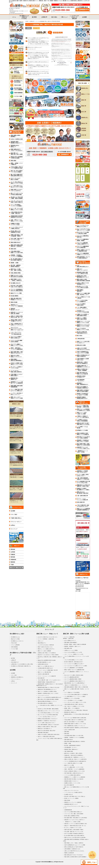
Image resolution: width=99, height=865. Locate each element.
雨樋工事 (83, 106)
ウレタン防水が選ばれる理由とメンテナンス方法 (17, 182)
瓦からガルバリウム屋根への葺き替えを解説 (83, 233)
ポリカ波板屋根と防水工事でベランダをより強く (83, 482)
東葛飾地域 (13, 559)
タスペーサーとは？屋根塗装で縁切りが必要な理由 (75, 717)
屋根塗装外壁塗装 (83, 129)
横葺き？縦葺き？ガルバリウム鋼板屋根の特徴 (83, 250)
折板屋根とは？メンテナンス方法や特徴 (83, 311)
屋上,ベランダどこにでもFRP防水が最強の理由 (17, 194)
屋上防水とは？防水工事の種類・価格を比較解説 (17, 198)
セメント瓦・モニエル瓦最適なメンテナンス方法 (17, 209)
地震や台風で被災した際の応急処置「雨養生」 (17, 235)
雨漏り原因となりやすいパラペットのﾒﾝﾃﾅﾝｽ (17, 190)
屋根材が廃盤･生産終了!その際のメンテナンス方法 (75, 723)
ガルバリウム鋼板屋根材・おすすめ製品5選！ (74, 667)
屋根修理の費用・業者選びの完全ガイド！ (17, 142)
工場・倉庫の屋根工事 (82, 495)
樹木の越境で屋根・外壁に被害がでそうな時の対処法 (83, 444)
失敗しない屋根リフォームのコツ (82, 269)
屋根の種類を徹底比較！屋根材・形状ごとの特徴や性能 (76, 687)
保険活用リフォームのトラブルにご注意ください (83, 448)
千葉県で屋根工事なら (16, 518)
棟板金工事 (84, 123)
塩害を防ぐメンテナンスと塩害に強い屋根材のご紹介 (75, 823)
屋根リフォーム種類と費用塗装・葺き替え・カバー (83, 294)
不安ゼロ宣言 (14, 642)
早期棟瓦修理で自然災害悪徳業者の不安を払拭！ (17, 216)
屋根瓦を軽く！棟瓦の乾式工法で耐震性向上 (82, 363)
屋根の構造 (13, 160)
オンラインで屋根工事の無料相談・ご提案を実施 (83, 406)
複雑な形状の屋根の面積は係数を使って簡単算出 (74, 741)
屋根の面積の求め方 (15, 242)
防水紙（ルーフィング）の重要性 (71, 798)
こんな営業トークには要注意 (82, 427)
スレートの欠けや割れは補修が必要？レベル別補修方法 (76, 694)
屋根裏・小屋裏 (14, 262)
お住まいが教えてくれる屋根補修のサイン (83, 283)
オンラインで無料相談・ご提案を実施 (46, 638)
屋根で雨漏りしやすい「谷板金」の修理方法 (16, 280)
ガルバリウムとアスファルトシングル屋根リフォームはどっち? (17, 328)
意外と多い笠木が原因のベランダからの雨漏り (17, 171)
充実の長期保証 (14, 646)
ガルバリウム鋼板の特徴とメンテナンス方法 (17, 345)
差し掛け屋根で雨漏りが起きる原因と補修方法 (74, 835)
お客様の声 (44, 17)
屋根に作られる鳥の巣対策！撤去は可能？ (47, 730)
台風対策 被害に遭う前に (43, 664)
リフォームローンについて (43, 695)
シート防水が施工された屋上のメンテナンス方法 (17, 186)
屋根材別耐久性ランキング (15, 309)
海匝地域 (13, 557)
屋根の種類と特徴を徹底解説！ (15, 136)
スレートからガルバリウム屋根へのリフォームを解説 (83, 229)
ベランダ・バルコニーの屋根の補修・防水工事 (48, 670)
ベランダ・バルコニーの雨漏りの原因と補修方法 (17, 201)
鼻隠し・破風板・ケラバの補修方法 (17, 164)
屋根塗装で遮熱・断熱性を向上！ (71, 749)
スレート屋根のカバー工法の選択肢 (83, 297)
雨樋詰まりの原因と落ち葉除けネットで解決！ (83, 489)
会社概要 (84, 17)
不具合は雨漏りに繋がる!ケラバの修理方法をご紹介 (75, 719)
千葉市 (12, 564)
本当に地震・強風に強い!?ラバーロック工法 (73, 831)
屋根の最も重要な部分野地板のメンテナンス (16, 299)
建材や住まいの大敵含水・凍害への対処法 (16, 270)
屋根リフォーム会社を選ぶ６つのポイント (83, 342)
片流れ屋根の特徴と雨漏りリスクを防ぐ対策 (17, 252)
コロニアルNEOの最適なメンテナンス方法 (83, 329)
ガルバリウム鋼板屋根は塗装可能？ (83, 236)
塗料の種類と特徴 (82, 523)
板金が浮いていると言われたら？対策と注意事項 (83, 437)
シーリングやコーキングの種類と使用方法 (17, 228)
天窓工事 (83, 135)
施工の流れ (54, 17)
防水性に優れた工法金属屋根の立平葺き (15, 232)
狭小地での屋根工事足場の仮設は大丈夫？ (82, 332)
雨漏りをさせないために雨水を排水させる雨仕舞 (17, 276)
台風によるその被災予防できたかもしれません (83, 349)
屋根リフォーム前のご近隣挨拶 (44, 650)
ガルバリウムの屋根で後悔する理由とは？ (16, 337)
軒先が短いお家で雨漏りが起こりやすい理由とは (17, 286)
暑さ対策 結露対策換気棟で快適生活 (15, 266)
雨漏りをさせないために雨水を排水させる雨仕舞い (75, 837)
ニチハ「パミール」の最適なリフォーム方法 (73, 654)
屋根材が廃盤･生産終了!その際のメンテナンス (16, 320)
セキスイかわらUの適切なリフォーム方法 (73, 652)
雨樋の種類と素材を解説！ (43, 732)
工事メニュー (64, 17)
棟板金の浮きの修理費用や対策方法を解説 (17, 157)
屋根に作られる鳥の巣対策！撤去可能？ (83, 492)
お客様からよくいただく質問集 (71, 650)
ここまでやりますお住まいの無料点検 (74, 17)
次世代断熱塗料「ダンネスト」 (81, 380)
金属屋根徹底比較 (68, 809)
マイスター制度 (14, 648)
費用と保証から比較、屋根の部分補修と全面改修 (83, 280)
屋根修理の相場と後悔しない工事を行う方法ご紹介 (48, 687)
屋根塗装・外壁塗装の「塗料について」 (72, 646)
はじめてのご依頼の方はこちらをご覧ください (48, 637)
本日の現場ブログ (15, 662)
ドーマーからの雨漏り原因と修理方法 (16, 371)
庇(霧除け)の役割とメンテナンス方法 (15, 224)
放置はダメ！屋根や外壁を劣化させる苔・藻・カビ (75, 825)
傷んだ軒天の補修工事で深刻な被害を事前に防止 (17, 175)
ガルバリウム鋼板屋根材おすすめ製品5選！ (83, 247)
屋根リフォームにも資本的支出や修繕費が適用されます (49, 697)
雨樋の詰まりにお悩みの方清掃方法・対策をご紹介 (83, 485)
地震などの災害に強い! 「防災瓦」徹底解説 (82, 370)
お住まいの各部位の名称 (17, 139)
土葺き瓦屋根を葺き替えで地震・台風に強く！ (17, 213)
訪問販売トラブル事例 (82, 430)
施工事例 (34, 17)
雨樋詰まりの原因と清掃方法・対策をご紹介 (47, 726)
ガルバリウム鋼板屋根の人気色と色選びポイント (74, 681)
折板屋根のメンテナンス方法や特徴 (71, 698)
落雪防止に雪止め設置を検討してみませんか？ (48, 718)
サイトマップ (14, 528)
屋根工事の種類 (82, 83)
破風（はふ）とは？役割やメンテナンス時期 (17, 397)
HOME (26, 21)
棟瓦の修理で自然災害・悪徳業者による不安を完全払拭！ (76, 727)
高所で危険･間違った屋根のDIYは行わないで (73, 773)
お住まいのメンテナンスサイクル (71, 790)
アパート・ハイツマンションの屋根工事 (82, 499)
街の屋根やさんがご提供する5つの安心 (24, 17)
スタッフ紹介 (14, 514)
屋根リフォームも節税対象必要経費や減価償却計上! (83, 509)
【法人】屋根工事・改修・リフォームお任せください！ (49, 680)
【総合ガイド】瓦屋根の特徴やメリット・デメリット (75, 685)
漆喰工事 (83, 100)
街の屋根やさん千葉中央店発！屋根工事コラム (21, 666)
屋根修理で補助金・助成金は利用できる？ (82, 398)
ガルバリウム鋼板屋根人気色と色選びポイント (83, 243)
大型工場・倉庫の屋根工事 (43, 674)
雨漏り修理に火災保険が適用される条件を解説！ (83, 391)
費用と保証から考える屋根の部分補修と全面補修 (48, 699)
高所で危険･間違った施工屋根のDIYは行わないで (17, 352)
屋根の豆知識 (14, 302)
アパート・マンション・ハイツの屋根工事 (47, 676)
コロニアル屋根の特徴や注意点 (81, 304)
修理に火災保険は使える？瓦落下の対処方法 (83, 356)
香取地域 (13, 549)
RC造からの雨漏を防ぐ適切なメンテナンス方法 (74, 771)
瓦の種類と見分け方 (15, 283)
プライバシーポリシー (16, 521)
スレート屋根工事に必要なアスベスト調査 (73, 763)
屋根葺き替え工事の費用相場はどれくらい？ (83, 276)
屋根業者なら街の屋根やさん (17, 677)
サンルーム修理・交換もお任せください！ (83, 475)
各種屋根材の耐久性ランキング (71, 804)
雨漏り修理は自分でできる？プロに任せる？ (17, 150)
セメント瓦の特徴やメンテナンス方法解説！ (17, 205)
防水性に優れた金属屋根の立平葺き (71, 815)
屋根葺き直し (84, 117)
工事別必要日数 (81, 338)
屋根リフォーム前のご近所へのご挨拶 (82, 413)
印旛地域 (13, 554)
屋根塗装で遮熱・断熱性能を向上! (82, 384)
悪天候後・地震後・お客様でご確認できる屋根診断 (75, 644)
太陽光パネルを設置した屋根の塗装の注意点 (83, 315)
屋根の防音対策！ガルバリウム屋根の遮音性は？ (83, 257)
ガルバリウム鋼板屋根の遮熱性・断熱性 (83, 240)
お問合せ (13, 525)
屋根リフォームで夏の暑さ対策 (44, 672)
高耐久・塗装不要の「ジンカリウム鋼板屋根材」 (74, 769)
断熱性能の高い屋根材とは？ (14, 379)
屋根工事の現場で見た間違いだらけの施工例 (82, 373)
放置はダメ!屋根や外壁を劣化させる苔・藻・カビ (17, 317)
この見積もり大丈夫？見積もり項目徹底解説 (82, 420)
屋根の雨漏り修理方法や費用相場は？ (17, 360)
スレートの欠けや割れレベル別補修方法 (82, 301)
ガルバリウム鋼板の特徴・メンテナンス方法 (73, 767)
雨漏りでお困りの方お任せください (45, 646)
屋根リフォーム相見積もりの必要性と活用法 (47, 691)
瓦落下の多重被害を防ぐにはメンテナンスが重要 (83, 352)
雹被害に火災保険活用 (69, 852)
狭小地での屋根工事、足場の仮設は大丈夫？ (73, 661)
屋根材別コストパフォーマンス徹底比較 (17, 305)
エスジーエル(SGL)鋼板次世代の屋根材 (16, 341)
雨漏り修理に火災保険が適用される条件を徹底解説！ (75, 856)
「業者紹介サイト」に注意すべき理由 (82, 451)
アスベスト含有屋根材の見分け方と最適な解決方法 (75, 761)
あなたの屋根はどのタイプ (70, 640)
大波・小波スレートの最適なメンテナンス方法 (17, 220)
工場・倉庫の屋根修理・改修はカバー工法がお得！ (83, 478)
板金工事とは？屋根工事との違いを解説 (17, 153)
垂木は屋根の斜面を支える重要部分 (45, 703)
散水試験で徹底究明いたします (44, 662)
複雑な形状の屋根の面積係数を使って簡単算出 (17, 245)
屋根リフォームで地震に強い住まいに (46, 666)
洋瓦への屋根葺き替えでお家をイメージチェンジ (17, 324)
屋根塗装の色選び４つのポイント (81, 377)
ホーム (14, 17)
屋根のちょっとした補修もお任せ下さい (46, 648)
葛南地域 (13, 562)
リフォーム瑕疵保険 (15, 644)
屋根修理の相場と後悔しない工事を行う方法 (82, 273)
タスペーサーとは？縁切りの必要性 (15, 179)
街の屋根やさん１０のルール (17, 640)
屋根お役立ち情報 (81, 345)
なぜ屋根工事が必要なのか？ (83, 266)
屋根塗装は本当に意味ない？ (15, 146)
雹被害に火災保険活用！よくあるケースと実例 (83, 394)
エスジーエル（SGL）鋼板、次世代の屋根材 (73, 813)
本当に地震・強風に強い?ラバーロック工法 (17, 239)
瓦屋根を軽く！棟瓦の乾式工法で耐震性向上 (73, 755)
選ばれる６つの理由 (15, 638)
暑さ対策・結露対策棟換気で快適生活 (72, 745)
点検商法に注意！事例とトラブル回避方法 (47, 652)
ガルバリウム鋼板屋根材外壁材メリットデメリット (83, 254)
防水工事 (83, 111)
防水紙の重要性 (14, 295)
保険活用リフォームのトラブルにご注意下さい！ (74, 819)
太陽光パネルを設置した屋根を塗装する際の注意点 (48, 734)
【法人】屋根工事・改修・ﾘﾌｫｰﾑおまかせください (83, 506)
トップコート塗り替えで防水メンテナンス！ (17, 394)
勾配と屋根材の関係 (15, 272)
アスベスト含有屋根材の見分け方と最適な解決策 (17, 290)
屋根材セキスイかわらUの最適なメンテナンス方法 (83, 325)
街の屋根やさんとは (15, 637)
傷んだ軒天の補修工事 (69, 785)
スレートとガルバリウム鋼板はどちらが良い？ (83, 226)
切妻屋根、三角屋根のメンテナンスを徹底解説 (17, 256)
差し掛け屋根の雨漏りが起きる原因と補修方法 (17, 259)
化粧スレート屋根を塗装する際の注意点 (82, 318)
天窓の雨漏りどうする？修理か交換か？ (17, 375)
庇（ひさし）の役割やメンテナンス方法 (17, 367)
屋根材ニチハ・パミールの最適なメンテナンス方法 (83, 322)
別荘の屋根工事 (81, 502)
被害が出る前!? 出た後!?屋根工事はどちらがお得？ (83, 424)
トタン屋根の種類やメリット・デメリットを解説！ (75, 696)
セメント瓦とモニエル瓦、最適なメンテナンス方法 (75, 702)
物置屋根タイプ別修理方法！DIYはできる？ (82, 471)
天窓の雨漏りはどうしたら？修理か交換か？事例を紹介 (76, 710)
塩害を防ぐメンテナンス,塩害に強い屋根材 (17, 313)
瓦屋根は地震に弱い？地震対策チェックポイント (83, 366)
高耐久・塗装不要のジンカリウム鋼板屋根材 (17, 348)
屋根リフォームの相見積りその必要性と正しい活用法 (83, 410)
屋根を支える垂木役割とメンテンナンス (16, 356)
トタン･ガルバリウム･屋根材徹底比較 (16, 333)
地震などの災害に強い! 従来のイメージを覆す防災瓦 (75, 759)
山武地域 (13, 551)
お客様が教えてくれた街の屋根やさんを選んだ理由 (22, 664)
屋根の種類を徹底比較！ (80, 290)
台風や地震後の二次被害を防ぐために (83, 359)
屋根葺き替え (84, 88)
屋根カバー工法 (85, 94)
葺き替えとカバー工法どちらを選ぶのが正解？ (83, 287)
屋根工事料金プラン (42, 642)
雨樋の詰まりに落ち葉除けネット (45, 728)
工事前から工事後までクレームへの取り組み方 (83, 417)
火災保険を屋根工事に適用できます (45, 668)
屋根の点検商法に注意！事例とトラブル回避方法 (83, 434)
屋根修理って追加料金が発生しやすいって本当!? (83, 441)
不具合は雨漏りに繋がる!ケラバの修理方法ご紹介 (17, 167)
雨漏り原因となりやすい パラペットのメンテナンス (49, 710)
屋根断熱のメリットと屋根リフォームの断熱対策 (17, 382)
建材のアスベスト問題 (16, 293)
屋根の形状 (13, 248)
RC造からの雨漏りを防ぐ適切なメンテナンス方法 (17, 364)
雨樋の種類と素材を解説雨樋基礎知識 (17, 386)
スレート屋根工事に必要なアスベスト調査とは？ (17, 390)
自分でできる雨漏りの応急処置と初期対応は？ (83, 387)
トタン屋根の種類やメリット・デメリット (82, 308)
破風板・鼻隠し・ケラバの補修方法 (71, 708)
